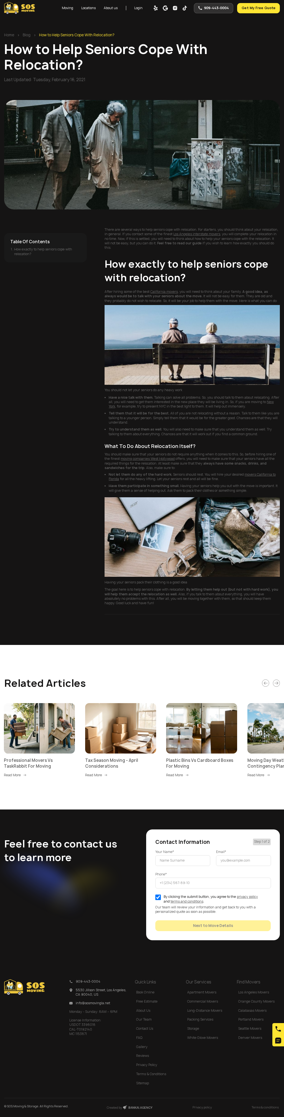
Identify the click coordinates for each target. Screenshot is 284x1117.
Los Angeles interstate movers (196, 234)
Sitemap (142, 1083)
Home (9, 34)
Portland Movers (250, 1019)
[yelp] (155, 8)
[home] (19, 8)
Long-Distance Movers (204, 1010)
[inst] (175, 8)
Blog (27, 34)
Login (138, 8)
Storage (193, 1028)
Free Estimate (147, 1001)
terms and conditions (187, 901)
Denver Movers (250, 1038)
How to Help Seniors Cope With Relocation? (77, 34)
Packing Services (200, 1019)
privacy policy (247, 897)
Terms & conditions (265, 1107)
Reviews (142, 1056)
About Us (143, 1010)
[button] (67, 8)
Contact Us (144, 1028)
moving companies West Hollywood (148, 459)
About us (111, 8)
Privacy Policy (146, 1065)
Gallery (142, 1047)
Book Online (145, 992)
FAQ (139, 1038)
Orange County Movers (256, 1001)
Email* (221, 852)
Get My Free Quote (259, 8)
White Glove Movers (202, 1038)
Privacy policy (202, 1107)
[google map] (165, 8)
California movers (164, 292)
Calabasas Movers (252, 1010)
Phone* (161, 874)
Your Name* (164, 852)
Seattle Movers (249, 1028)
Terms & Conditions (151, 1074)
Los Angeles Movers (253, 992)
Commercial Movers (202, 1001)
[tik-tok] (184, 8)
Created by (130, 1108)
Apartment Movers (201, 992)
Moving (67, 8)
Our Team (144, 1019)
